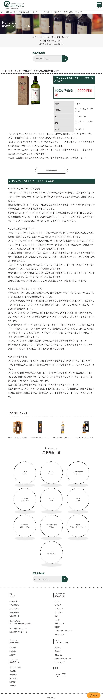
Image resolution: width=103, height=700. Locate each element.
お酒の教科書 (14, 612)
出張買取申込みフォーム (18, 632)
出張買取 (12, 651)
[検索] (65, 58)
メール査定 (13, 675)
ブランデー (59, 605)
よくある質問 (14, 609)
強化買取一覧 (14, 616)
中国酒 (57, 627)
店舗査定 (12, 686)
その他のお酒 (59, 634)
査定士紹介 (59, 655)
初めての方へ (14, 601)
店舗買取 (12, 655)
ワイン (57, 601)
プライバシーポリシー (63, 659)
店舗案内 (58, 651)
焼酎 (56, 616)
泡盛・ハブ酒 (59, 623)
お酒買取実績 (14, 605)
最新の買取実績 (51, 171)
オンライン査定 (15, 667)
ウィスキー (59, 612)
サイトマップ (59, 662)
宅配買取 (12, 647)
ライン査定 (13, 678)
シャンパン (59, 609)
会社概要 (58, 647)
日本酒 (57, 620)
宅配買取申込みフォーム (18, 628)
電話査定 (12, 671)
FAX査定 (12, 682)
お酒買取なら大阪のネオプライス (13, 8)
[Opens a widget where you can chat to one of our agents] (93, 695)
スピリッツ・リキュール (64, 631)
